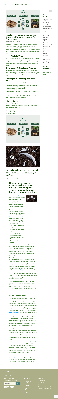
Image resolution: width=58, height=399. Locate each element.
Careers (26, 392)
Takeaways (19, 2)
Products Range (28, 381)
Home (26, 379)
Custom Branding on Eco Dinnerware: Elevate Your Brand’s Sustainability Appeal (47, 52)
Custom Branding (27, 2)
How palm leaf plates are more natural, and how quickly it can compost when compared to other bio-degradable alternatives (22, 173)
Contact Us (48, 2)
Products (13, 2)
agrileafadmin (9, 41)
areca (16, 270)
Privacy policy (27, 389)
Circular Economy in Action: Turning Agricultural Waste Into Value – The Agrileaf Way (21, 37)
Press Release (24, 4)
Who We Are (27, 384)
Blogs (12, 4)
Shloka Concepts (38, 396)
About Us (34, 2)
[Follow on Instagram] (8, 387)
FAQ (26, 388)
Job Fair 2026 (42, 2)
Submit (17, 383)
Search (50, 11)
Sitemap (26, 386)
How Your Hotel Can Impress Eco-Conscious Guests (47, 61)
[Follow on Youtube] (11, 387)
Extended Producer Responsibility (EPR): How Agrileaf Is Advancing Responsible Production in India (47, 39)
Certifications (27, 391)
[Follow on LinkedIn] (13, 387)
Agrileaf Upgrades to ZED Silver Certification (47, 20)
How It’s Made (27, 382)
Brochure (17, 4)
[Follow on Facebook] (5, 387)
